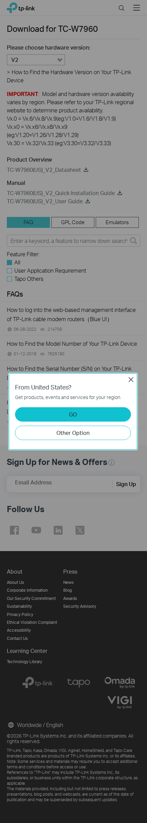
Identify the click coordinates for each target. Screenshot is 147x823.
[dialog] (73, 411)
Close (131, 379)
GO (73, 414)
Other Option (73, 432)
